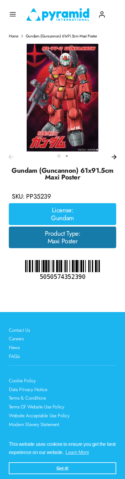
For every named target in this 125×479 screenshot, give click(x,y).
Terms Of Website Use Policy (36, 406)
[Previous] (11, 157)
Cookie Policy (22, 380)
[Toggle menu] (12, 14)
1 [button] (58, 156)
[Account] (102, 12)
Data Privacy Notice (28, 389)
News (14, 347)
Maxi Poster (63, 241)
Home (13, 36)
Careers (16, 338)
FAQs (14, 356)
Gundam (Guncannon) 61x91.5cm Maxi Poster (61, 36)
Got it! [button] (62, 468)
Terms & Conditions (27, 397)
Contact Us (19, 330)
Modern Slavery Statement (34, 424)
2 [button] (67, 156)
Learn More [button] (77, 452)
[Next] (114, 157)
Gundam (62, 218)
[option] (62, 97)
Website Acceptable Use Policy (39, 415)
